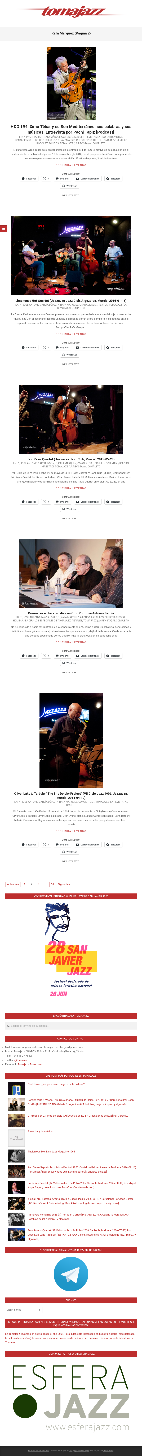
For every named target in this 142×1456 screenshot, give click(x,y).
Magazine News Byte (79, 1450)
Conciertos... (85, 463)
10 (52, 884)
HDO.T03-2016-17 (49, 140)
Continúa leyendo (71, 165)
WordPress (108, 1450)
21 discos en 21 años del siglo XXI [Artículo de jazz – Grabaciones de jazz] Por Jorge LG (78, 1115)
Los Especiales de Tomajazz (97, 140)
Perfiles (122, 140)
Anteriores (13, 884)
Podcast (42, 143)
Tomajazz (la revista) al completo (82, 143)
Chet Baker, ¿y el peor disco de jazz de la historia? (56, 1084)
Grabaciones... (24, 140)
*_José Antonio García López (38, 304)
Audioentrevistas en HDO (90, 136)
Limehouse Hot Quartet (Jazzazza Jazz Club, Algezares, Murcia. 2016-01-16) (71, 300)
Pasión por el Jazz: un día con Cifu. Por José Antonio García (71, 613)
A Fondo (68, 136)
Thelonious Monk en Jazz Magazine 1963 (51, 1151)
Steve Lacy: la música (40, 1131)
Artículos (97, 617)
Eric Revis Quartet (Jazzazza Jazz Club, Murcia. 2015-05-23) (71, 459)
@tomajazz (21, 1060)
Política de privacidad (38, 1450)
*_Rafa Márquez (51, 136)
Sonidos (54, 143)
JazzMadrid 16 (69, 140)
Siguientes (64, 884)
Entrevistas (114, 136)
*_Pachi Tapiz (32, 136)
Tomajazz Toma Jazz (30, 1064)
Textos (103, 304)
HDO (36, 140)
